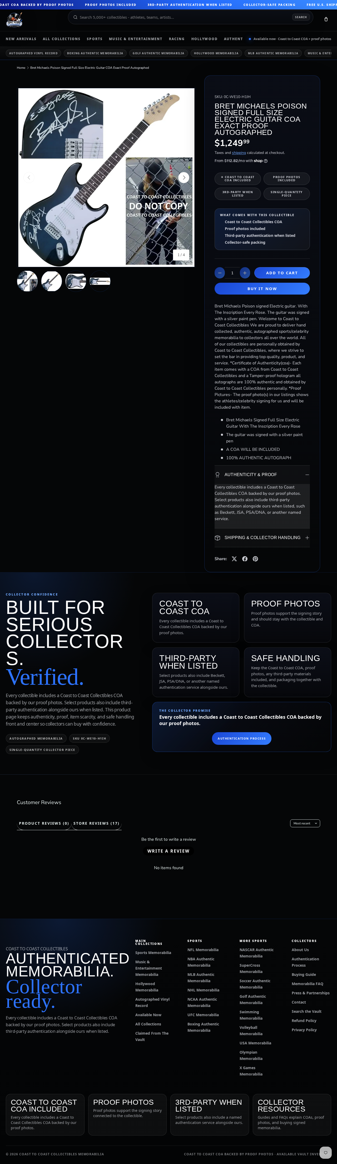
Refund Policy (304, 1020)
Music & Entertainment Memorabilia (148, 968)
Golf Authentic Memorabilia (158, 53)
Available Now (148, 1014)
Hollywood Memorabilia (216, 53)
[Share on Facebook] (245, 559)
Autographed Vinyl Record (33, 53)
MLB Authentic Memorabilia (273, 53)
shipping (239, 152)
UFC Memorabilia (203, 1014)
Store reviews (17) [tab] (96, 823)
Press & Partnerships (311, 992)
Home (21, 67)
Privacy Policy (304, 1029)
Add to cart (282, 272)
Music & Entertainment (135, 39)
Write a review (168, 851)
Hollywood (204, 39)
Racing (177, 39)
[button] (326, 20)
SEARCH (301, 17)
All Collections (62, 39)
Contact (299, 1002)
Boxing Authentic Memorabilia (95, 53)
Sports (95, 39)
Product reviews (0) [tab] (44, 823)
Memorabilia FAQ (307, 983)
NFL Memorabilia (203, 949)
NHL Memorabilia (203, 989)
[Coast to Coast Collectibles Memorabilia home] (33, 20)
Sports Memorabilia (153, 952)
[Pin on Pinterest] (255, 559)
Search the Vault (306, 1011)
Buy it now (262, 288)
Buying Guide (304, 974)
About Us (300, 949)
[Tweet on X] (234, 559)
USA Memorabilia (255, 1042)
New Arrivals (21, 39)
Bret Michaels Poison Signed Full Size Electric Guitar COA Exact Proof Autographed (89, 67)
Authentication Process (242, 738)
